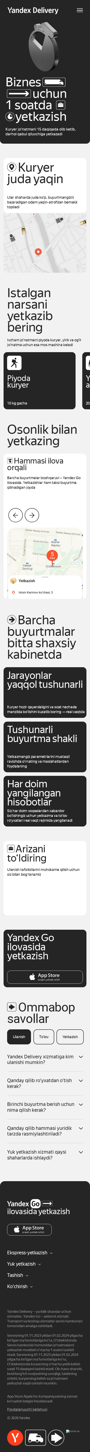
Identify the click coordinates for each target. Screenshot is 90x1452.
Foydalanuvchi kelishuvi (27, 1409)
